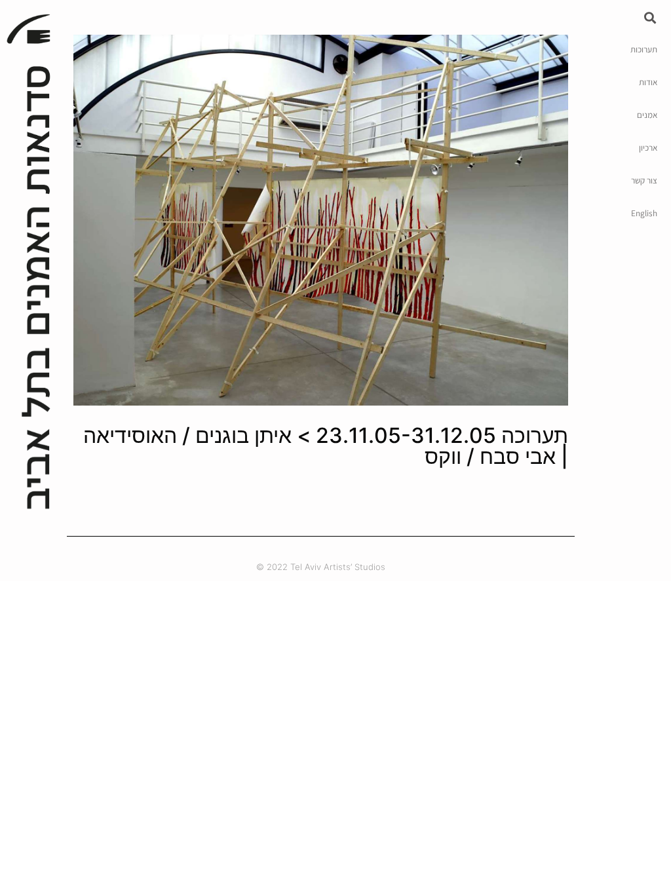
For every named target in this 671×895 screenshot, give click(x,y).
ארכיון (648, 147)
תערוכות (643, 49)
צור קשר (644, 180)
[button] (650, 17)
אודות (648, 82)
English (644, 213)
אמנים (647, 115)
